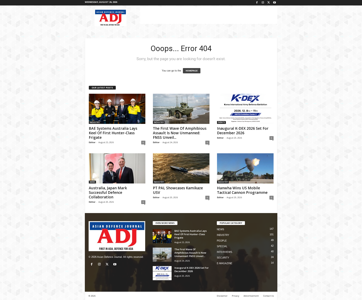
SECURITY (223, 257)
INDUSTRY (95, 122)
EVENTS (221, 122)
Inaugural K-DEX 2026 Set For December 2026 (242, 130)
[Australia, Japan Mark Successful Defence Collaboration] (117, 168)
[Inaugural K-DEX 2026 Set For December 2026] (245, 109)
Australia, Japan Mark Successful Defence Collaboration (108, 192)
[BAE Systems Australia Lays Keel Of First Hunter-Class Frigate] (117, 109)
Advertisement (251, 295)
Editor (92, 142)
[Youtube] (274, 2)
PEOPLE (222, 240)
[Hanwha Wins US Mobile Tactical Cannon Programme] (245, 168)
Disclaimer (222, 295)
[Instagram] (263, 2)
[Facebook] (257, 2)
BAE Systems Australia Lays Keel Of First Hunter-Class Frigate (113, 133)
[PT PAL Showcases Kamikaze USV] (181, 168)
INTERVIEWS (224, 252)
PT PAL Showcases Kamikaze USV (178, 190)
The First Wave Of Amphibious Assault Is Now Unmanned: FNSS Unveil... (179, 133)
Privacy (235, 295)
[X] (268, 2)
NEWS (92, 182)
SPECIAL (222, 246)
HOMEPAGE (192, 71)
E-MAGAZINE (224, 263)
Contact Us (268, 295)
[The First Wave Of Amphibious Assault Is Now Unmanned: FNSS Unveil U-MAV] (181, 109)
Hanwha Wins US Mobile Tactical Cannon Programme (242, 190)
